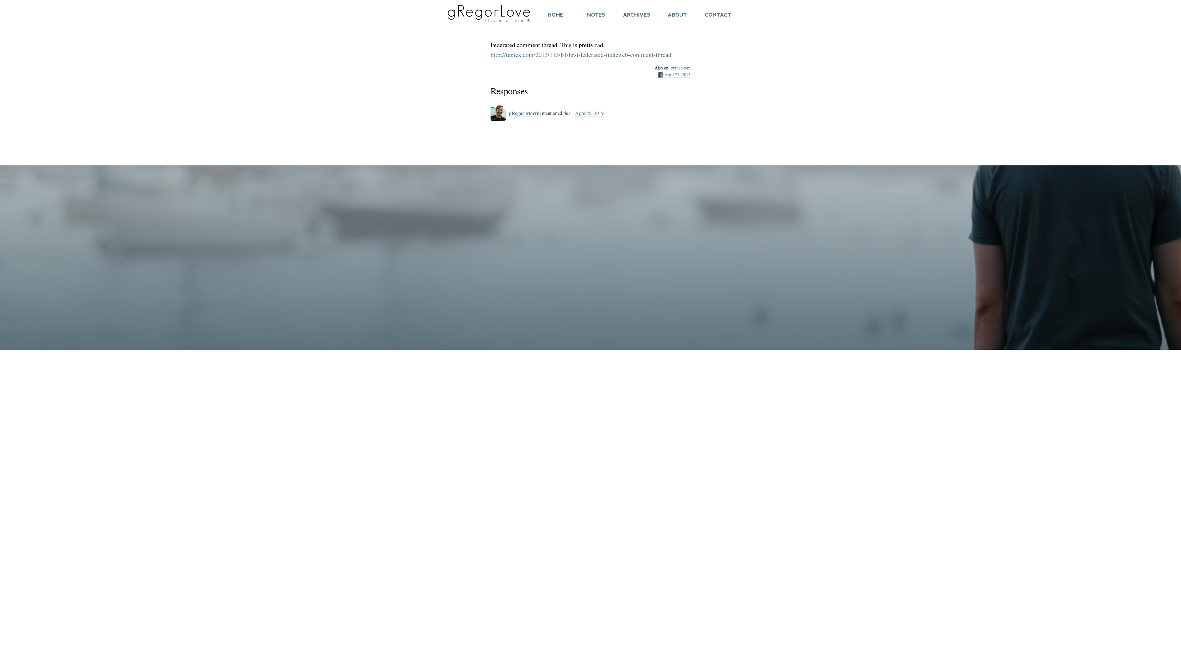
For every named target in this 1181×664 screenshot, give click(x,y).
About (677, 15)
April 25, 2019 (589, 113)
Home (555, 15)
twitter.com (680, 68)
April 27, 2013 (677, 74)
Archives (636, 15)
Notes (596, 15)
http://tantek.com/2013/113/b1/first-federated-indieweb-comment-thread (581, 54)
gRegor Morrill (525, 113)
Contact (718, 15)
